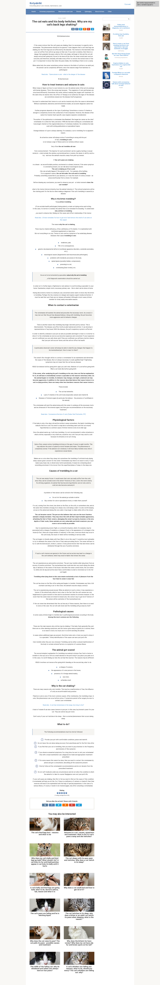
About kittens (99, 11)
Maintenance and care (65, 11)
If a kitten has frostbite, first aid (121, 35)
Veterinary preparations (47, 11)
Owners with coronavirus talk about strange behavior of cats (121, 83)
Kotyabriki (36, 3)
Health (33, 11)
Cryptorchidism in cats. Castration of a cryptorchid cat (121, 64)
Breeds (78, 11)
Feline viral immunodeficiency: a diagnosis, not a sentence (121, 26)
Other (110, 11)
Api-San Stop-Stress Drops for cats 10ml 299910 (121, 54)
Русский (127, 4)
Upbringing (88, 11)
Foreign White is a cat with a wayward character (121, 73)
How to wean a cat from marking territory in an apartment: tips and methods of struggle (121, 46)
